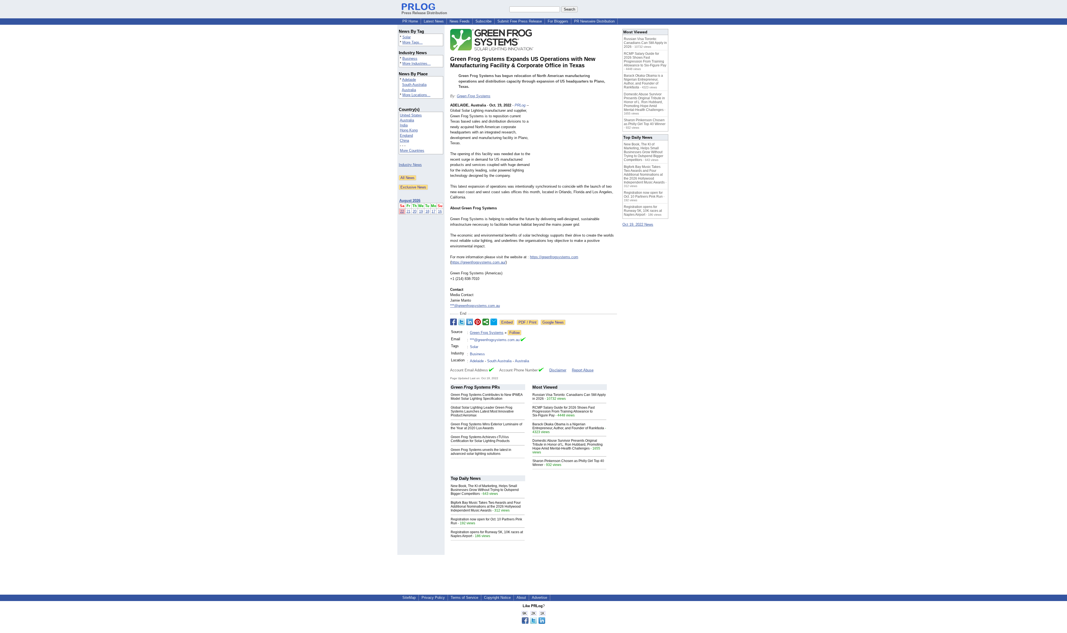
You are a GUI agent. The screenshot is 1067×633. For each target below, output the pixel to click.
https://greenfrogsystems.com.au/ (478, 262)
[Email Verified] (523, 340)
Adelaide (409, 80)
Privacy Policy (433, 597)
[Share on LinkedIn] (469, 322)
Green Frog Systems (473, 96)
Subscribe (483, 21)
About (521, 597)
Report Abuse (583, 370)
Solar (406, 37)
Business (409, 58)
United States (411, 115)
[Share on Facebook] (453, 322)
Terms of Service (464, 597)
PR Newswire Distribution (594, 21)
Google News (553, 322)
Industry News (410, 165)
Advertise (539, 597)
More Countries (412, 150)
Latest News (434, 21)
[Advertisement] (575, 143)
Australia (409, 90)
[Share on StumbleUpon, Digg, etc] (485, 322)
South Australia (414, 85)
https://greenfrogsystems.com (554, 257)
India (404, 125)
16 (440, 211)
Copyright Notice (497, 597)
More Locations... (416, 95)
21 (408, 211)
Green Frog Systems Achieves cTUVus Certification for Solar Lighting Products (480, 439)
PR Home (410, 21)
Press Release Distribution (424, 13)
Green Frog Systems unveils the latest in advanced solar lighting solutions (481, 452)
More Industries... (416, 63)
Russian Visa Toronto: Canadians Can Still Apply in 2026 (645, 43)
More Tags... (412, 42)
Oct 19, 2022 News (637, 224)
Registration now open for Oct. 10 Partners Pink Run (643, 194)
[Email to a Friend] (493, 322)
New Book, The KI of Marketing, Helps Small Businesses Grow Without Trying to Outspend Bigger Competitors (485, 490)
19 (421, 211)
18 (427, 211)
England (406, 135)
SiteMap (409, 597)
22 (402, 211)
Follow (514, 333)
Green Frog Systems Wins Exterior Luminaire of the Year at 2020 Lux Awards (486, 426)
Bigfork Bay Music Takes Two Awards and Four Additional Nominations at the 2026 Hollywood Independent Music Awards (486, 506)
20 (415, 211)
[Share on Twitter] (461, 322)
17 (433, 211)
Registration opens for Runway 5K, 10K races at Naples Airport (643, 211)
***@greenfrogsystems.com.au (475, 306)
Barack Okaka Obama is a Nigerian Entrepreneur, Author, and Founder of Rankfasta (568, 426)
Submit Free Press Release (519, 21)
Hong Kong (409, 130)
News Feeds (460, 21)
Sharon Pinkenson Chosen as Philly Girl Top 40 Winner (644, 122)
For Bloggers (558, 21)
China (404, 140)
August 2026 (409, 200)
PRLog (520, 105)
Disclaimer (557, 370)
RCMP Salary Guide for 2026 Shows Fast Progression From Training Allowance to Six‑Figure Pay (563, 411)
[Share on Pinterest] (477, 322)
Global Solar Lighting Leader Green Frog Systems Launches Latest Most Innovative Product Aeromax (482, 411)
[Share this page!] (533, 622)
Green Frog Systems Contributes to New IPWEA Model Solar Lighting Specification (486, 397)
